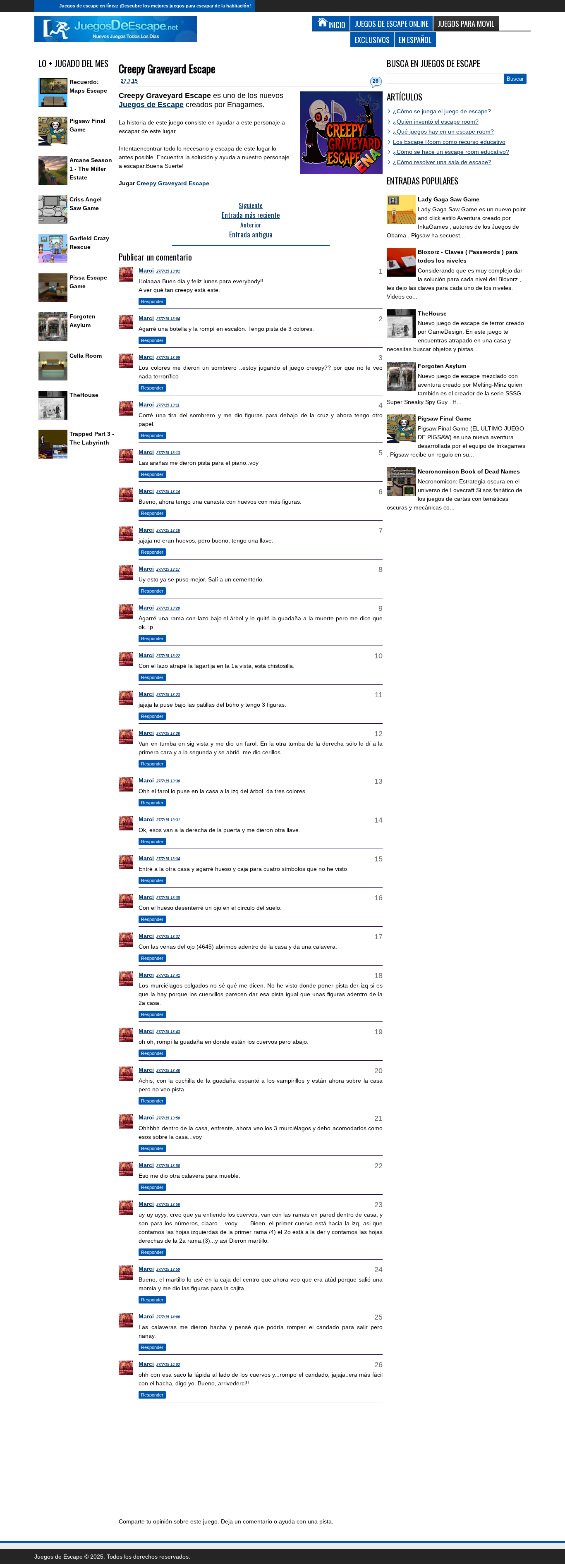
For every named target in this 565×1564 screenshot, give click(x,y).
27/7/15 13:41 (168, 975)
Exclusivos (372, 39)
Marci (146, 270)
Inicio (44, 6)
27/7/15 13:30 (168, 781)
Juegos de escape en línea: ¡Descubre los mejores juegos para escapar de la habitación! (155, 5)
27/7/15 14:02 (168, 1365)
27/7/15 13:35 (168, 898)
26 (375, 81)
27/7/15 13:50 (168, 1118)
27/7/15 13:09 (168, 358)
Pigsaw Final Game (445, 418)
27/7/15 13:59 (168, 1269)
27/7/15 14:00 (168, 1317)
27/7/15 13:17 (168, 569)
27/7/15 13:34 (168, 859)
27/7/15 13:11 (168, 405)
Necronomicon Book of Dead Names (469, 471)
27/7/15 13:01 (168, 271)
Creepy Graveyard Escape (167, 68)
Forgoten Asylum (442, 366)
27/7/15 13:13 (168, 453)
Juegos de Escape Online (391, 23)
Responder (152, 301)
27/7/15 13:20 (168, 608)
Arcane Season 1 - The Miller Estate (90, 169)
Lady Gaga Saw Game (448, 199)
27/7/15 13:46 (168, 1071)
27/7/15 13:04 (168, 319)
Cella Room (85, 355)
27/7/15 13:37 (168, 937)
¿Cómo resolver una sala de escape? (442, 162)
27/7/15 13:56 (168, 1205)
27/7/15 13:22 (168, 656)
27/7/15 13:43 (168, 1032)
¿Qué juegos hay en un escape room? (443, 131)
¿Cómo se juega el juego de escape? (442, 111)
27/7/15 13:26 (168, 734)
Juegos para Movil (466, 23)
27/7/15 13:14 (168, 492)
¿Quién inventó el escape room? (436, 121)
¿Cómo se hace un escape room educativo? (451, 151)
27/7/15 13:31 (168, 820)
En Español (415, 39)
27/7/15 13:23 (168, 695)
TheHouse (83, 395)
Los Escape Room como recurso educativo (449, 142)
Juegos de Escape (151, 104)
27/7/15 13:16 (168, 531)
